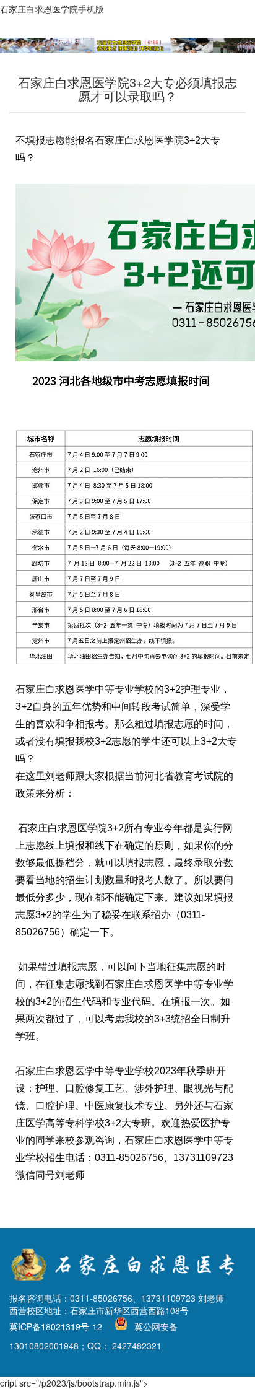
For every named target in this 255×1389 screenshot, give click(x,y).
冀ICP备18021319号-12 (55, 1326)
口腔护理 (55, 1105)
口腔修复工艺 (94, 1088)
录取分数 (213, 862)
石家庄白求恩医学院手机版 (52, 8)
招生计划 (85, 880)
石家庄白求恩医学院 (139, 140)
